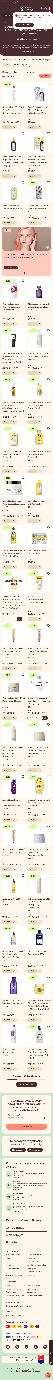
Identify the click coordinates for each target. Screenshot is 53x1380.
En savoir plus (28, 52)
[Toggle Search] (7, 8)
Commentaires (12, 1269)
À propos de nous (13, 1255)
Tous (6, 65)
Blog (8, 1258)
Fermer (49, 15)
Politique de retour (14, 1275)
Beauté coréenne (34, 1296)
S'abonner (26, 1126)
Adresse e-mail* (14, 1115)
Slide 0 (24, 272)
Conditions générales (36, 1265)
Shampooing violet (21, 65)
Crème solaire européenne (33, 1290)
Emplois (9, 1265)
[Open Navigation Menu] (3, 8)
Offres (8, 1285)
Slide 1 (28, 272)
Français (10, 1315)
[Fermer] (51, 1341)
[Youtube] (45, 1347)
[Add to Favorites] (23, 84)
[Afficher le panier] (45, 8)
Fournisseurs (32, 1275)
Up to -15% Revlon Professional (13, 1290)
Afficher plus (26, 1084)
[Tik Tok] (26, 1347)
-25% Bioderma (33, 1285)
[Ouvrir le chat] (48, 1375)
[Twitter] (36, 1347)
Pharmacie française (15, 1296)
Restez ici (42, 25)
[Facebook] (17, 1347)
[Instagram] (8, 1347)
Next (47, 247)
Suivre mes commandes (32, 1260)
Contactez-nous (34, 1255)
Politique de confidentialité (33, 1270)
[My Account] (41, 8)
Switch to (24, 25)
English (19, 1315)
